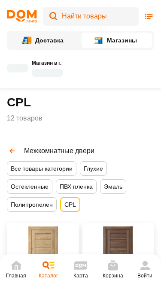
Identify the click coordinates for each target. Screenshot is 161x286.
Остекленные (30, 186)
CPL (70, 204)
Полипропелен (32, 204)
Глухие (93, 168)
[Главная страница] (22, 16)
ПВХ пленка (76, 186)
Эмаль (113, 186)
